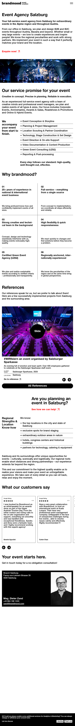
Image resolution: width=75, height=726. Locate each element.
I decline (60, 721)
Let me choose (7, 721)
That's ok (68, 721)
